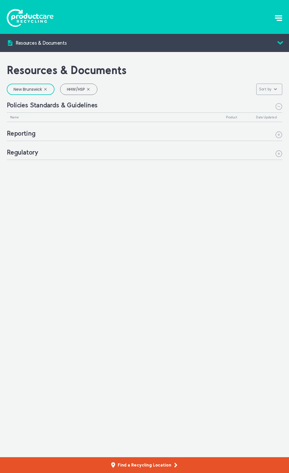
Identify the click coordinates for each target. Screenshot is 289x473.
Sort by (265, 89)
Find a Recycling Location (144, 465)
